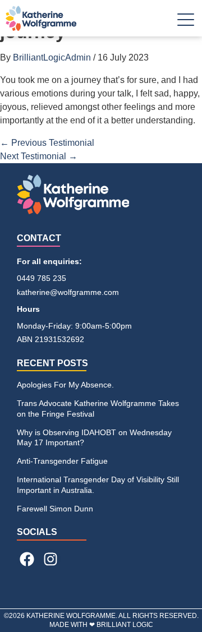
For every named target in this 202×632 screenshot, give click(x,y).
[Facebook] (27, 559)
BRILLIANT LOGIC (125, 625)
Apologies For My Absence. (65, 384)
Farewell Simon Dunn (55, 508)
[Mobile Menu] (185, 22)
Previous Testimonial (47, 142)
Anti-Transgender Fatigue (62, 460)
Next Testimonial (38, 156)
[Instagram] (50, 559)
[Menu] (185, 24)
